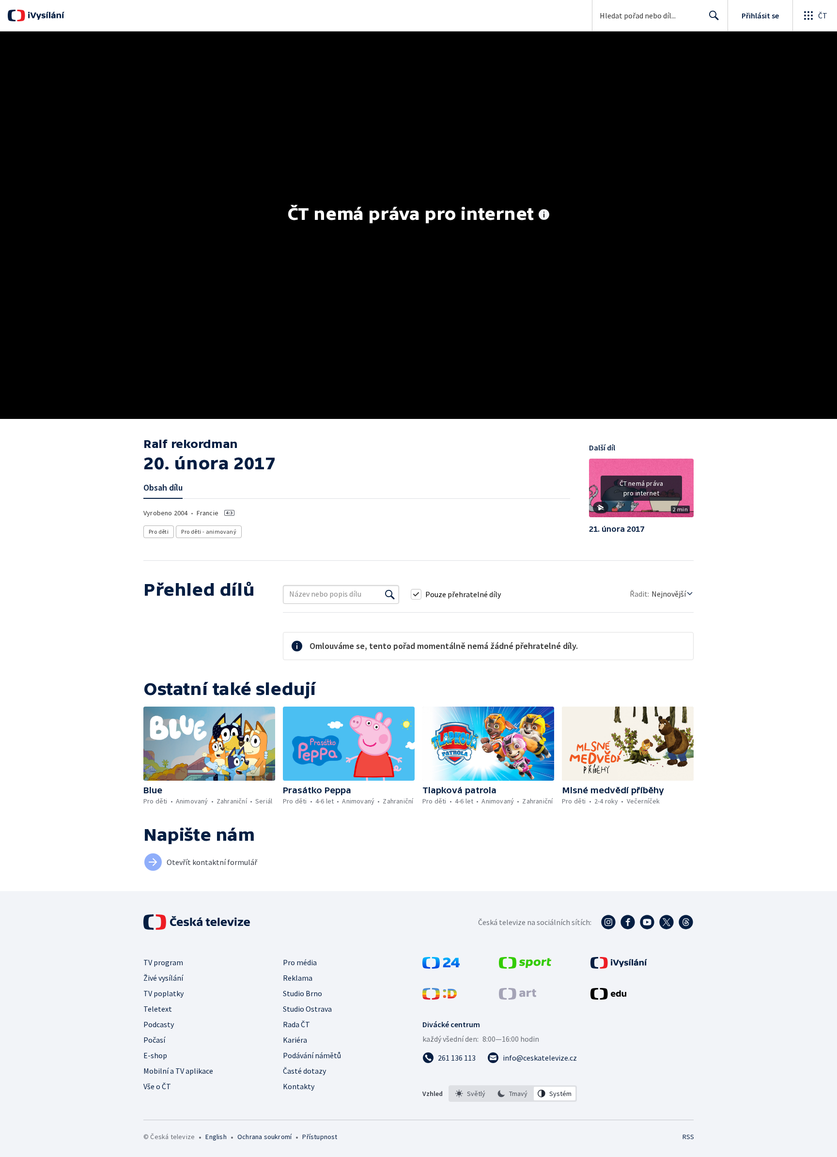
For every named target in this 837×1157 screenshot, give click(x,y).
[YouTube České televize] (647, 922)
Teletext (157, 1009)
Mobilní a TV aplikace (178, 1071)
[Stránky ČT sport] (525, 966)
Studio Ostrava (307, 1009)
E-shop (155, 1055)
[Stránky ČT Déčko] (439, 997)
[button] (641, 492)
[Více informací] (544, 215)
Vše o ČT (157, 1086)
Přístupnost (319, 1136)
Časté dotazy (304, 1071)
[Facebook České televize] (628, 922)
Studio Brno (302, 993)
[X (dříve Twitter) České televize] (666, 922)
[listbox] (513, 1093)
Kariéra (295, 1040)
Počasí (154, 1040)
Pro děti (159, 531)
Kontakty (298, 1086)
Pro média (300, 962)
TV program (163, 962)
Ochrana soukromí (264, 1136)
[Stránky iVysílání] (618, 966)
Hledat (714, 15)
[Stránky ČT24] (441, 966)
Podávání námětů (312, 1055)
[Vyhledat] (390, 594)
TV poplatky (163, 993)
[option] (470, 1093)
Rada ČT (296, 1024)
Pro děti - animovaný (208, 531)
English (215, 1136)
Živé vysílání (163, 978)
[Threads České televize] (686, 922)
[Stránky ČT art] (517, 997)
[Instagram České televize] (608, 922)
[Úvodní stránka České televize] (197, 922)
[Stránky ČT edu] (608, 997)
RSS (688, 1136)
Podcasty (158, 1024)
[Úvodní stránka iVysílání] (45, 15)
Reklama (297, 978)
